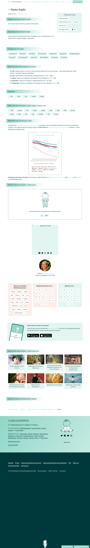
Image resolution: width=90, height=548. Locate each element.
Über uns (76, 463)
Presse (17, 463)
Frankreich (19, 436)
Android (27, 425)
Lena (25, 306)
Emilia (13, 291)
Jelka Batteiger (48, 273)
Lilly (33, 114)
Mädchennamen (35, 2)
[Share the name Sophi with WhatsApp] (45, 253)
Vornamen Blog (13, 445)
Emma (73, 110)
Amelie (25, 299)
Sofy (26, 96)
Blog (63, 2)
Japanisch (63, 54)
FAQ (69, 463)
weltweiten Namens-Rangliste (58, 127)
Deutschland (53, 177)
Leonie (25, 309)
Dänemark (11, 436)
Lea (21, 306)
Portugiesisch (24, 57)
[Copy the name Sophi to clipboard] (51, 253)
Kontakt (10, 463)
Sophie (34, 96)
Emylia (56, 114)
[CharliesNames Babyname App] (15, 2)
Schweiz (70, 177)
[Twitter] (62, 435)
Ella (26, 114)
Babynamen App (77, 2)
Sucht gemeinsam (67, 546)
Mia (65, 110)
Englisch (32, 54)
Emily (12, 114)
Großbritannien (28, 436)
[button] (34, 238)
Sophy (42, 96)
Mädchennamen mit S (65, 22)
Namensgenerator (14, 441)
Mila (19, 114)
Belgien (30, 434)
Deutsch (23, 54)
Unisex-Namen (56, 2)
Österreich (61, 177)
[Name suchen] (65, 2)
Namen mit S (62, 25)
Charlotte (14, 306)
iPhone (35, 425)
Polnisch (12, 57)
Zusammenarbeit (13, 466)
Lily (49, 114)
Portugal (20, 438)
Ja (41, 215)
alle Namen (19, 430)
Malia (27, 302)
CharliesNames (13, 409)
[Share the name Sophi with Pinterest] (48, 253)
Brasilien (36, 434)
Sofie (18, 96)
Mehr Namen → (19, 313)
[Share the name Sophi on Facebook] (39, 253)
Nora (13, 309)
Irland (36, 436)
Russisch (34, 57)
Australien (23, 434)
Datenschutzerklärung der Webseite (55, 463)
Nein (46, 215)
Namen (76, 22)
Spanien (31, 438)
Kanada (41, 436)
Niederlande (12, 438)
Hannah (19, 299)
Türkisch (64, 57)
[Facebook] (65, 435)
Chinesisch (13, 54)
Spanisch (55, 57)
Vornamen (27, 2)
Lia (27, 295)
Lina (22, 302)
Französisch (42, 54)
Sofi (12, 96)
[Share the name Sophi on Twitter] (42, 253)
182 (74, 29)
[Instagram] (71, 435)
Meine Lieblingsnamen (81, 546)
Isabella (41, 114)
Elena (19, 309)
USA (36, 438)
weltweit (79, 177)
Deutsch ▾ (67, 442)
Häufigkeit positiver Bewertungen (28, 125)
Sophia (43, 110)
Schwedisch (44, 57)
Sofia (58, 110)
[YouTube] (68, 435)
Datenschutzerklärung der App (31, 463)
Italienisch (53, 54)
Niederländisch (75, 54)
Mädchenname (22, 14)
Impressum (24, 466)
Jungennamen (46, 2)
